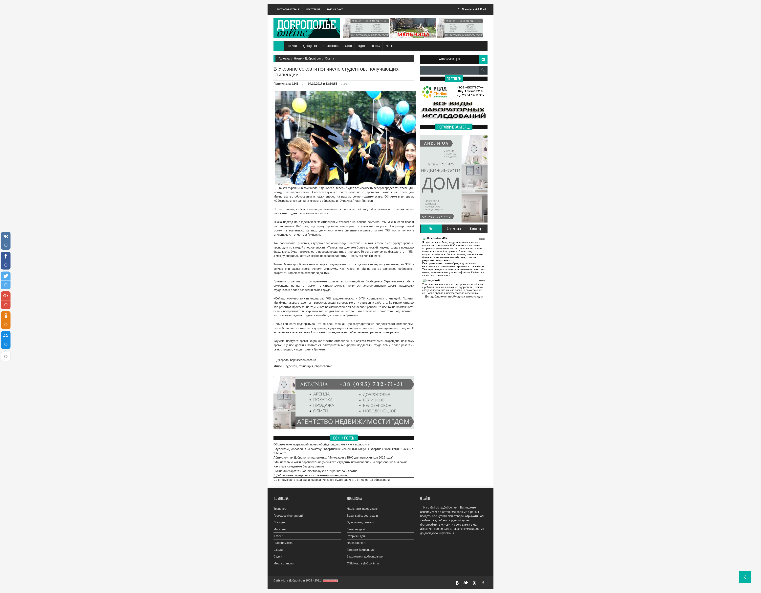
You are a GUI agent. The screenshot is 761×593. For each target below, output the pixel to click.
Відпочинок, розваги (360, 522)
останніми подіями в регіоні (460, 511)
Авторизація (449, 59)
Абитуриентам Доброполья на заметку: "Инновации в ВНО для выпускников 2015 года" (333, 457)
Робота (375, 46)
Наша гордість (356, 542)
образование (323, 366)
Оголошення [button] (331, 46)
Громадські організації (288, 515)
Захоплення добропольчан (365, 556)
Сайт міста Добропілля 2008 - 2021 (297, 580)
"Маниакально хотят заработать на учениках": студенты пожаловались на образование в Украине (340, 462)
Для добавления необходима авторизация (454, 296)
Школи (278, 549)
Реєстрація (313, 9)
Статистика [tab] (454, 228)
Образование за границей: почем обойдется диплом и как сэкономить (321, 444)
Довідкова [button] (310, 46)
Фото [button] (348, 46)
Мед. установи (283, 563)
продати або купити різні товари (442, 516)
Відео (361, 46)
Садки (277, 556)
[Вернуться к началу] (745, 577)
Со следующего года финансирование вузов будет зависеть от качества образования (332, 479)
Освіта (329, 58)
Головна (284, 58)
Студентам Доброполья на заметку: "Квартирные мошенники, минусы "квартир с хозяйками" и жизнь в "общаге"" (343, 451)
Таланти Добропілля (361, 549)
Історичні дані (356, 536)
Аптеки (278, 536)
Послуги (279, 522)
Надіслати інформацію (362, 508)
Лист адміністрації (287, 9)
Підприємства (283, 542)
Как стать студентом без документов (298, 466)
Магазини (279, 529)
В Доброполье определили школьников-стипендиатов (310, 475)
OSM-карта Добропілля (363, 563)
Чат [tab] (431, 228)
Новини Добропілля (307, 58)
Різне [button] (388, 46)
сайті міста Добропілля (443, 507)
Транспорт (280, 508)
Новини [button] (292, 46)
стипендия (306, 366)
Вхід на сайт (335, 9)
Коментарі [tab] (476, 228)
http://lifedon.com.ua (302, 360)
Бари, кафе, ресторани (362, 515)
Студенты (290, 366)
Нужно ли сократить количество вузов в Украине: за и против (315, 471)
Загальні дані (356, 529)
